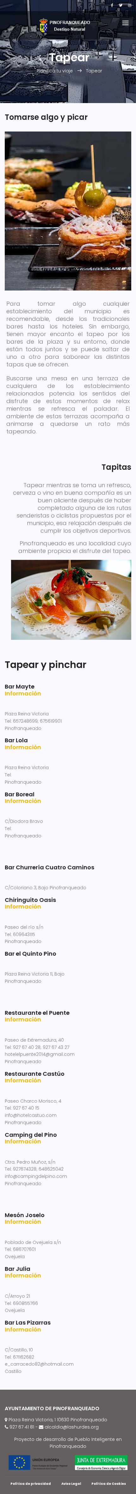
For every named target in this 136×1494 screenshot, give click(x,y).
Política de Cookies (108, 1483)
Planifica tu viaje (55, 71)
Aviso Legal (71, 1483)
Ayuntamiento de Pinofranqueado (52, 1408)
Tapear (94, 71)
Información (23, 693)
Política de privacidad (30, 1483)
